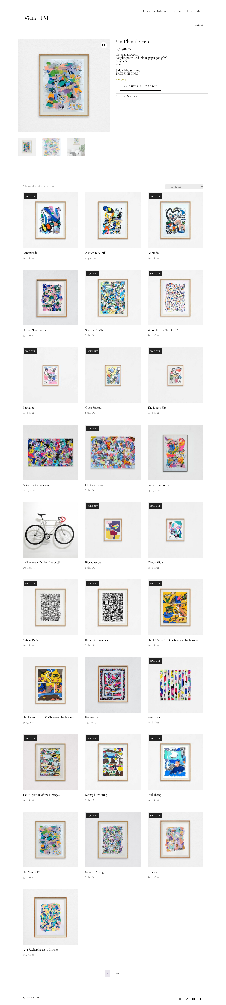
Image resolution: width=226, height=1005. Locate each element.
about (189, 11)
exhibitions (162, 11)
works (178, 11)
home (146, 11)
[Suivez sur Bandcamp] (193, 999)
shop (200, 11)
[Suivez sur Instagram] (179, 999)
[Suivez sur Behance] (186, 999)
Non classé (132, 96)
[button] (104, 45)
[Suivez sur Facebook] (200, 999)
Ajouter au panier (140, 85)
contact (198, 24)
